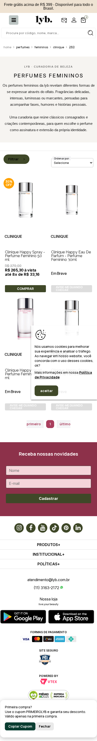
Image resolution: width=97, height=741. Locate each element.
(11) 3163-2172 (46, 587)
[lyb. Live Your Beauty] (41, 20)
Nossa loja (48, 599)
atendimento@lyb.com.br (48, 579)
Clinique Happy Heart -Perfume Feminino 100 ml (24, 374)
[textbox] (48, 33)
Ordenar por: (61, 158)
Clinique (58, 47)
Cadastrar (48, 498)
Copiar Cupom (20, 726)
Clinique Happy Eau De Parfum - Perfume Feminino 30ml (71, 256)
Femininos (41, 47)
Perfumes (22, 47)
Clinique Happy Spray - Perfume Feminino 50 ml (25, 256)
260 (72, 47)
